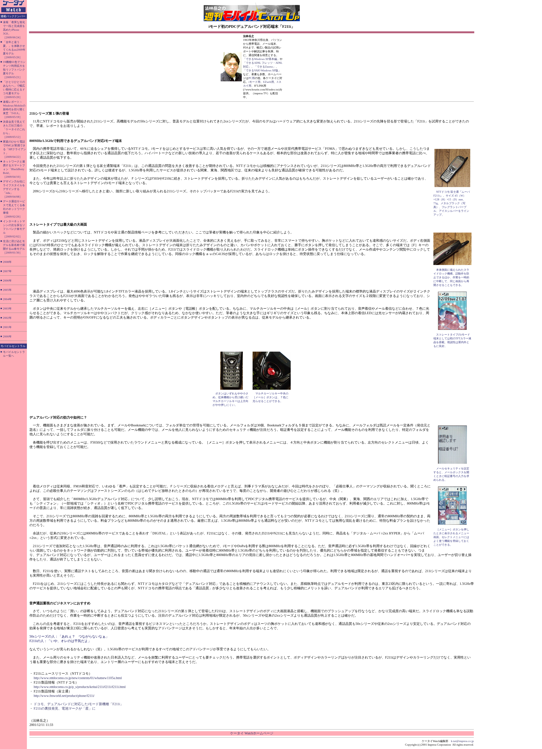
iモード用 (254, 81)
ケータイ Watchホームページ (251, 733)
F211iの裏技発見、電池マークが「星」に (64, 708)
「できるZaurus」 (265, 66)
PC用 (252, 78)
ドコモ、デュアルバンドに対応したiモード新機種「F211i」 (78, 704)
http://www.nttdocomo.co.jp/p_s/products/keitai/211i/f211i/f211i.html (80, 687)
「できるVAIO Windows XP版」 (262, 70)
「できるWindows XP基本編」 (261, 59)
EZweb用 (268, 81)
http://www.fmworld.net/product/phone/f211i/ (64, 696)
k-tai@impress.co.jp (462, 741)
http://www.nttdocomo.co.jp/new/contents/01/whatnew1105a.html (78, 678)
